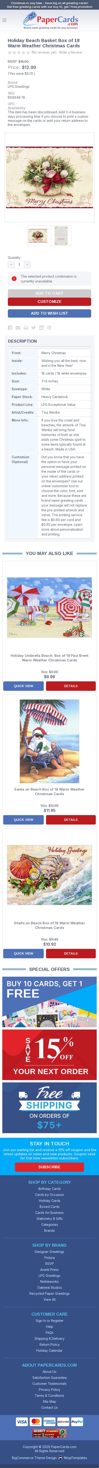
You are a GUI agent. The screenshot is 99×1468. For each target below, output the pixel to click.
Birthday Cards (49, 1189)
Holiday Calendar (49, 1350)
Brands (49, 1230)
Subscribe (49, 1167)
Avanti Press (49, 1270)
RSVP (49, 1264)
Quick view (23, 686)
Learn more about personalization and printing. (62, 529)
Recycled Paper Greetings (49, 1293)
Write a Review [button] (70, 52)
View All (49, 1299)
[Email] (18, 327)
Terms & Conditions (49, 1395)
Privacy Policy (49, 1389)
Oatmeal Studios (49, 1287)
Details (71, 686)
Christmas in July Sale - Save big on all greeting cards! (49, 3)
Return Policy (50, 1344)
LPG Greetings (18, 86)
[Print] (25, 327)
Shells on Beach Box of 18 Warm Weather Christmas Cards (49, 925)
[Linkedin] (41, 327)
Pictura (49, 1258)
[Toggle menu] (4, 20)
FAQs (49, 1332)
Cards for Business (49, 1213)
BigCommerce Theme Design (34, 1458)
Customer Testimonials (49, 1383)
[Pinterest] (49, 327)
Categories (49, 1224)
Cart (94, 20)
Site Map (49, 1401)
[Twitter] (33, 327)
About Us (49, 1372)
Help (49, 1327)
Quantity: (14, 257)
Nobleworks (49, 1281)
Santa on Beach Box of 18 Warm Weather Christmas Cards (49, 791)
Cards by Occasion (49, 1195)
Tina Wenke (50, 412)
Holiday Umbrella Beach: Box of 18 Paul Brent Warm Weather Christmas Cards (50, 657)
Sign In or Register (50, 1321)
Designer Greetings (49, 1252)
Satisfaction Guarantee (49, 1378)
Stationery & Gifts (50, 1218)
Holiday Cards (49, 1201)
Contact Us (49, 1407)
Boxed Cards (50, 1207)
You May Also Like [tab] (49, 553)
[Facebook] (10, 327)
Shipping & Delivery (49, 1338)
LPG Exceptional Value (58, 405)
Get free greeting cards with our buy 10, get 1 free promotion (49, 7)
